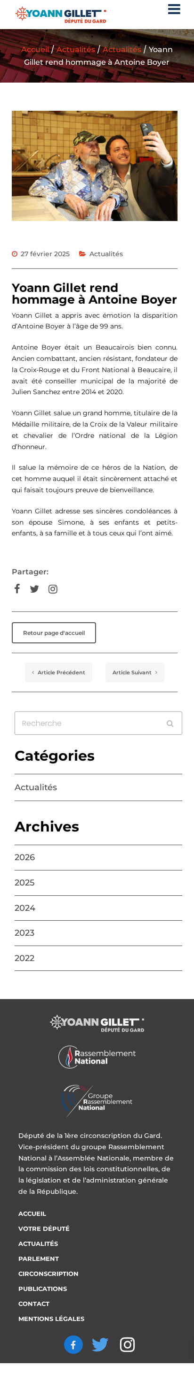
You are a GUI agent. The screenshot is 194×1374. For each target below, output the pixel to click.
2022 (24, 958)
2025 (24, 883)
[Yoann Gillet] (61, 15)
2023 (24, 933)
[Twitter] (100, 1345)
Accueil (35, 49)
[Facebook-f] (73, 1345)
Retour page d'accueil (54, 632)
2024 (25, 908)
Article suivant (133, 672)
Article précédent (60, 672)
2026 (25, 857)
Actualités (76, 49)
